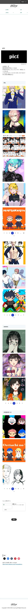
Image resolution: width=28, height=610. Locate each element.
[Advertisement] (14, 32)
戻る (14, 519)
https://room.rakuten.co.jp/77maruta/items (12, 564)
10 (23, 233)
